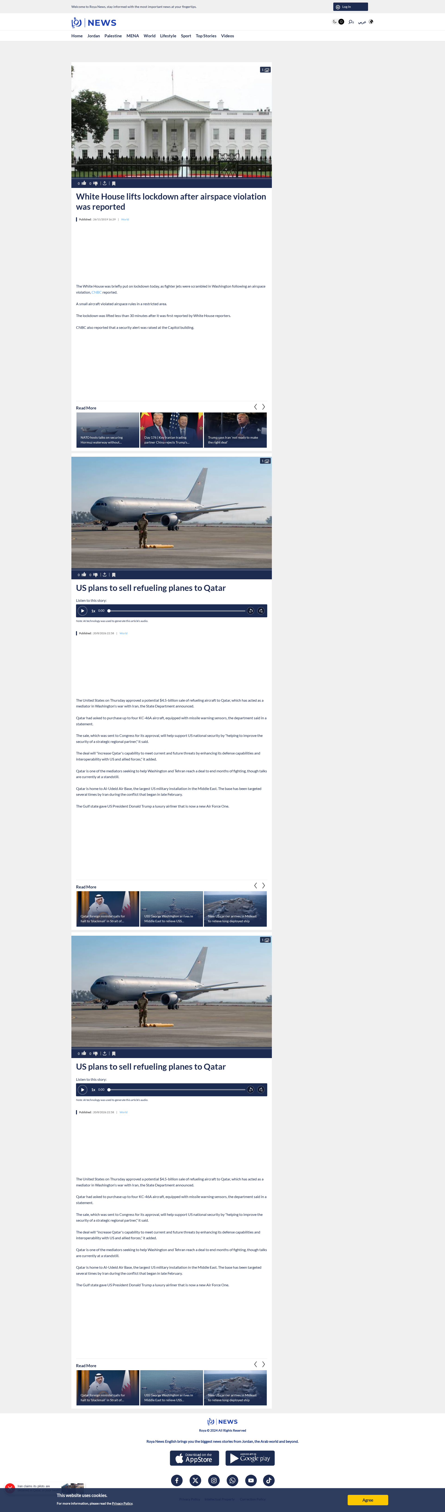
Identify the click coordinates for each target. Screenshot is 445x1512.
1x (93, 611)
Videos (227, 35)
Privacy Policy (122, 1503)
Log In (346, 7)
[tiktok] (269, 1480)
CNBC (97, 292)
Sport (186, 35)
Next (255, 406)
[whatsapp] (232, 1480)
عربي (362, 21)
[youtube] (251, 1480)
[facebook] (177, 1480)
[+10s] (261, 611)
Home (77, 35)
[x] (195, 1480)
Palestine (113, 35)
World (150, 35)
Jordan (93, 35)
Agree (367, 1499)
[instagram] (214, 1480)
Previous (264, 406)
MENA (133, 35)
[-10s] (250, 611)
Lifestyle (168, 35)
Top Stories (206, 35)
